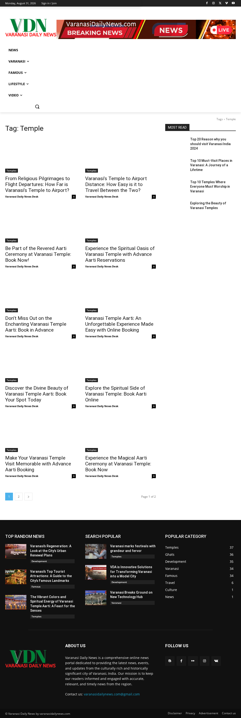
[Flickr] (192, 661)
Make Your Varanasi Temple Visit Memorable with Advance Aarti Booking (38, 463)
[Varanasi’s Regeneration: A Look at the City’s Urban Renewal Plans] (15, 551)
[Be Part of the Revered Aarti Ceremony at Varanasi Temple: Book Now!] (40, 224)
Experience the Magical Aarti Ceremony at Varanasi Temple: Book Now (118, 463)
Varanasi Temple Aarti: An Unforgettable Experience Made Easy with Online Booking (119, 324)
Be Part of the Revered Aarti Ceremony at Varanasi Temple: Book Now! (38, 254)
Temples (11, 170)
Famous (36, 586)
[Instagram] (213, 3)
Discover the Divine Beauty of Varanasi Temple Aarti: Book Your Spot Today (36, 394)
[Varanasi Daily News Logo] (30, 28)
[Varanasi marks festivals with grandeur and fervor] (95, 551)
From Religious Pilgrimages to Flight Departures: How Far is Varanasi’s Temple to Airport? (37, 184)
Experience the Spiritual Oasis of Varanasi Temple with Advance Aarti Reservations (120, 254)
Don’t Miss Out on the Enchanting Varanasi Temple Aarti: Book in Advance (35, 324)
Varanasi (116, 602)
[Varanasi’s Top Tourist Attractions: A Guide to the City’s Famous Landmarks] (15, 576)
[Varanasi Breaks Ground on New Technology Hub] (95, 597)
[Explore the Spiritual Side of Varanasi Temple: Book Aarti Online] (120, 364)
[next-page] (28, 496)
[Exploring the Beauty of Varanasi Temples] (175, 208)
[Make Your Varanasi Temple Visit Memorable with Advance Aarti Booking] (40, 434)
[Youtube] (233, 3)
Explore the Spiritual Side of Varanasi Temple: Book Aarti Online (115, 394)
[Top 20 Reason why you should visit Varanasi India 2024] (175, 144)
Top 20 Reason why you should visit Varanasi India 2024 (210, 143)
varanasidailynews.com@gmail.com (112, 694)
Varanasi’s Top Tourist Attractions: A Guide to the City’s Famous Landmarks (51, 576)
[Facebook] (207, 3)
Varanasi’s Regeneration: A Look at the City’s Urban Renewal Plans (50, 550)
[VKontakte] (216, 661)
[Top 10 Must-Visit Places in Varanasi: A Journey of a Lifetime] (175, 166)
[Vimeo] (226, 3)
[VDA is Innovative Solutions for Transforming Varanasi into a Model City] (95, 572)
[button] (37, 106)
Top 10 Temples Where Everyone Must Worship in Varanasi (210, 186)
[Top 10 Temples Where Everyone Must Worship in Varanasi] (175, 187)
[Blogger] (169, 661)
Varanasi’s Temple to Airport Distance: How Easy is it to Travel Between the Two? (116, 184)
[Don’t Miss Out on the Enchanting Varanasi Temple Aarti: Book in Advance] (40, 294)
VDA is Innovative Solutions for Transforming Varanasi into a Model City (131, 571)
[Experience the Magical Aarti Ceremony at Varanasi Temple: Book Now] (120, 434)
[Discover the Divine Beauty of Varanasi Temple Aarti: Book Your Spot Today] (40, 364)
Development (39, 561)
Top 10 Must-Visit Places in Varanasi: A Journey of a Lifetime (211, 165)
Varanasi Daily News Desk (21, 196)
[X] (220, 3)
